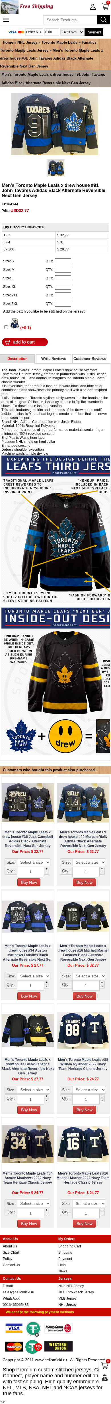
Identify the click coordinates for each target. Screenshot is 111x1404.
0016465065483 (16, 1305)
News (62, 1271)
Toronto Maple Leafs (59, 42)
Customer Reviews (89, 359)
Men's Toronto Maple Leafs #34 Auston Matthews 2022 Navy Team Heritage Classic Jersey (28, 1177)
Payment (94, 32)
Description (17, 359)
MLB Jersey (67, 1298)
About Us (10, 1246)
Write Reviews (53, 359)
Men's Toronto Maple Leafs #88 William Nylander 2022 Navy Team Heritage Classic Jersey (83, 1064)
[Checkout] (104, 1378)
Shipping (65, 1253)
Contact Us (11, 1265)
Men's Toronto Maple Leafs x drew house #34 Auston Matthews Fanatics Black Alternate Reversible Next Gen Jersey (27, 955)
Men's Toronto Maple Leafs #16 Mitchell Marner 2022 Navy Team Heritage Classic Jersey (83, 1177)
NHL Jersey (27, 42)
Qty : (11, 870)
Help (62, 1265)
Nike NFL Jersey (71, 1286)
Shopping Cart (69, 1246)
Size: (11, 862)
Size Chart (11, 1253)
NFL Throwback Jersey (76, 1292)
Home (8, 42)
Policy (7, 1259)
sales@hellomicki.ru (18, 1292)
